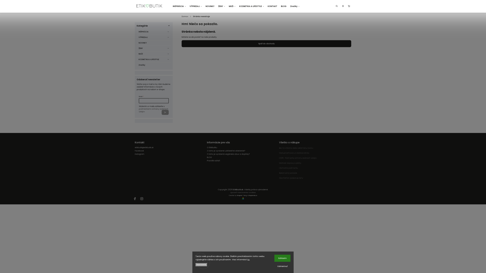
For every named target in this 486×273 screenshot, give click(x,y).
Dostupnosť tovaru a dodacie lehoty (294, 153)
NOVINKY (143, 43)
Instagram (139, 154)
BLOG (209, 157)
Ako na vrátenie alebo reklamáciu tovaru (296, 148)
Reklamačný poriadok (288, 173)
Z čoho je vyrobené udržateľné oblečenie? (226, 151)
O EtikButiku (212, 147)
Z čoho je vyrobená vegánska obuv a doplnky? (228, 154)
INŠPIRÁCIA (143, 31)
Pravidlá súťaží (213, 160)
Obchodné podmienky (288, 168)
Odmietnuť (282, 266)
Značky (142, 65)
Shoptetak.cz (252, 195)
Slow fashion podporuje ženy (291, 178)
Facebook (139, 151)
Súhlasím (282, 258)
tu (248, 259)
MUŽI (141, 54)
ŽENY (141, 48)
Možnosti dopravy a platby (290, 163)
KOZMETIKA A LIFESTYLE (149, 59)
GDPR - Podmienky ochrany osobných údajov (298, 158)
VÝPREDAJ (143, 37)
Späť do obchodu (266, 43)
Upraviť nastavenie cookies (243, 192)
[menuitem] (179, 6)
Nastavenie (201, 265)
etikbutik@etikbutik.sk (144, 147)
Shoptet (239, 195)
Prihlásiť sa (165, 112)
